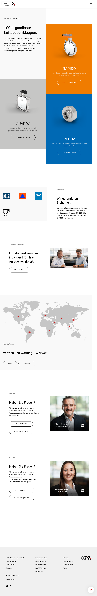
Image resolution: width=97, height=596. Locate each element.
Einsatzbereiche (40, 565)
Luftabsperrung (16, 18)
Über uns (66, 558)
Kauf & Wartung (40, 568)
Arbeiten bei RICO (69, 561)
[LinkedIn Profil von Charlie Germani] (82, 425)
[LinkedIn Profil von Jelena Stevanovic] (82, 490)
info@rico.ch (10, 579)
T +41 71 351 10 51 (12, 576)
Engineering (39, 571)
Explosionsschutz (41, 558)
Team (65, 568)
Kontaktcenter (68, 565)
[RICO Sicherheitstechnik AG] (86, 558)
